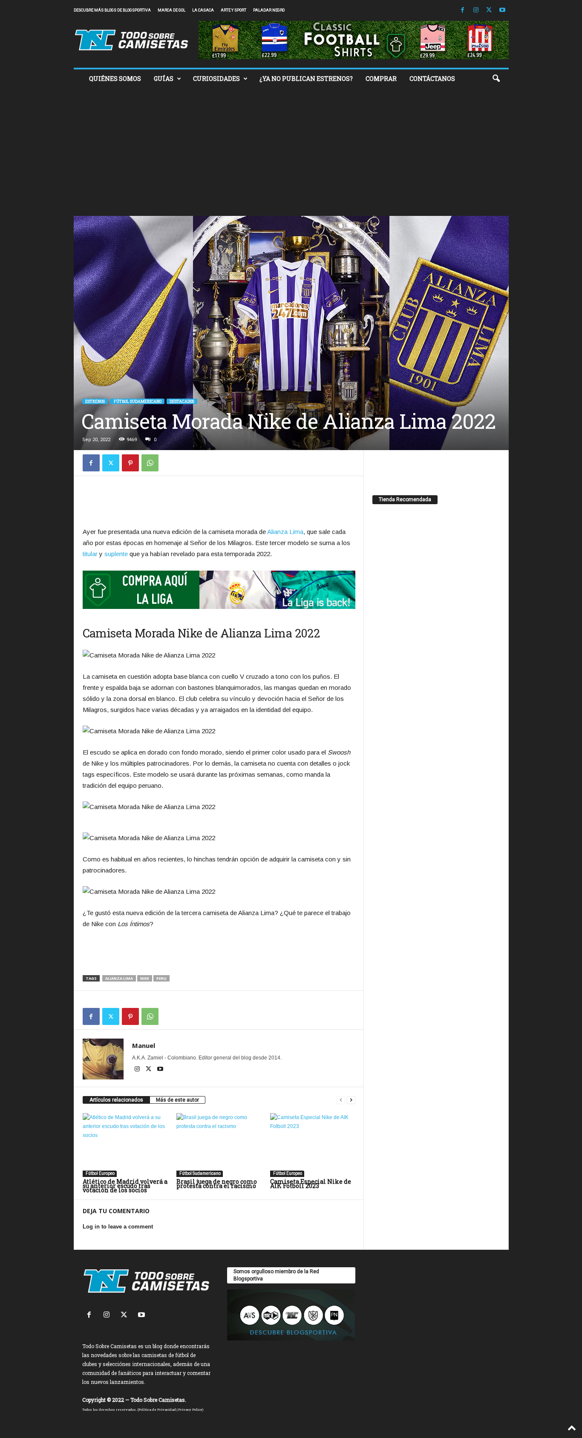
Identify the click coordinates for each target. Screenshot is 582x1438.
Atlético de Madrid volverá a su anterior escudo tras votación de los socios (125, 1185)
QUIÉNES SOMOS (115, 79)
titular (90, 553)
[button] (496, 78)
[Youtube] (502, 10)
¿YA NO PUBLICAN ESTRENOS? (306, 79)
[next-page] (351, 1100)
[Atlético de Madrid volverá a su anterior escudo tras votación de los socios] (125, 1145)
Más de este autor (177, 1100)
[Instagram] (476, 10)
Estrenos (95, 401)
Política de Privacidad (157, 1409)
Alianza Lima (285, 531)
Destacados (182, 401)
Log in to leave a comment (118, 1226)
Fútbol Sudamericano (137, 401)
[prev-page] (341, 1100)
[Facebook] (463, 10)
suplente (116, 553)
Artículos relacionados (116, 1100)
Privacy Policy (190, 1409)
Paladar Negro (269, 10)
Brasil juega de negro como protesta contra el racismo (216, 1183)
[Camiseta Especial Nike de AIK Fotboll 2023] (312, 1145)
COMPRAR (381, 79)
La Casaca (203, 10)
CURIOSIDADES (216, 79)
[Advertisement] (291, 152)
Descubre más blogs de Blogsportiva (112, 10)
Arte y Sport (233, 10)
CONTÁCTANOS (432, 79)
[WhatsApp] (149, 462)
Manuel (143, 1045)
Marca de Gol (171, 10)
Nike (144, 978)
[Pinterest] (130, 462)
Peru (161, 978)
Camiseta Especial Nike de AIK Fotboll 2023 (310, 1183)
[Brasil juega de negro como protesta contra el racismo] (219, 1145)
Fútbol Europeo (100, 1173)
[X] (489, 10)
